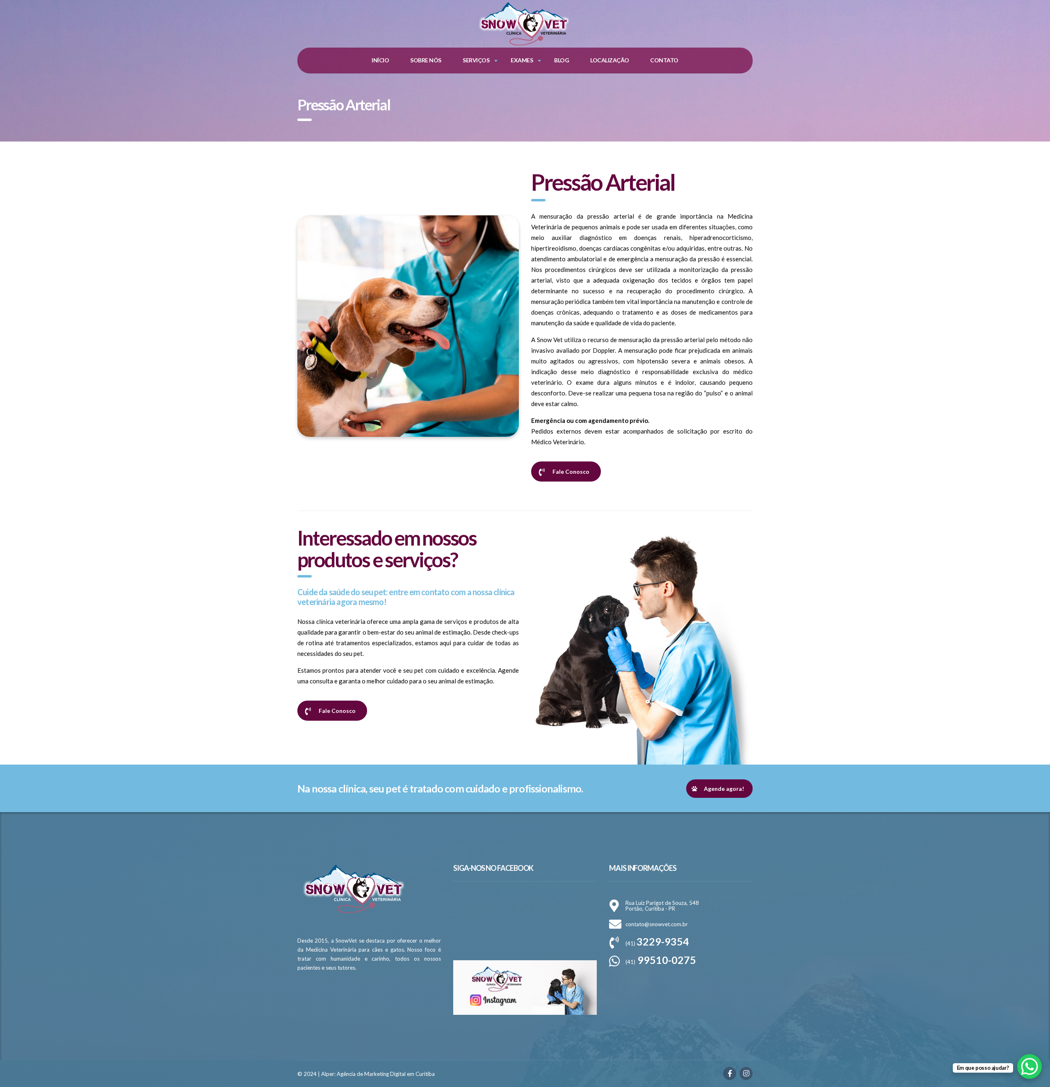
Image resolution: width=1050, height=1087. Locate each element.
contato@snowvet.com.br (656, 924)
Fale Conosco (570, 471)
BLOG (561, 60)
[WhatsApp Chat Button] (1029, 1066)
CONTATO (664, 60)
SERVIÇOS (476, 60)
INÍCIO (380, 60)
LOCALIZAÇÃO (609, 60)
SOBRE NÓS (425, 60)
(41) (657, 943)
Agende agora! (724, 788)
